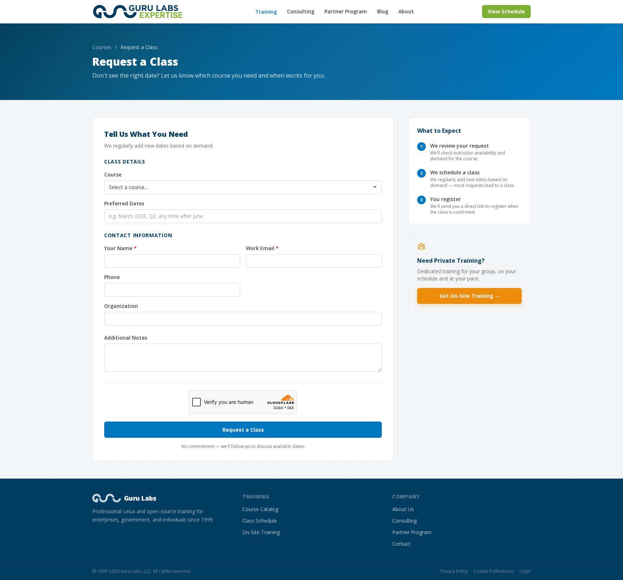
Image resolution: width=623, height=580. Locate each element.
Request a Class (243, 429)
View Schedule (506, 11)
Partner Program (345, 11)
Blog (382, 11)
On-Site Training (261, 532)
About (406, 11)
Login (525, 571)
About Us (403, 509)
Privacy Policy (454, 571)
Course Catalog (260, 509)
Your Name (132, 248)
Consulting (300, 11)
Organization (121, 305)
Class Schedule (259, 520)
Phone (112, 277)
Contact (401, 543)
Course (112, 174)
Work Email (274, 248)
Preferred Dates (124, 203)
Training (266, 11)
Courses (101, 47)
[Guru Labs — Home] (139, 11)
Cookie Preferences (494, 571)
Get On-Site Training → (469, 295)
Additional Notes (125, 337)
